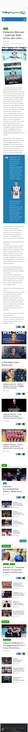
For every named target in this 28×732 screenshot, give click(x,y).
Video (5, 483)
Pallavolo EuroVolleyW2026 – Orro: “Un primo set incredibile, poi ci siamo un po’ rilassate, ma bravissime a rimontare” (19, 522)
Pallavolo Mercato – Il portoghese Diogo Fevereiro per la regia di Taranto (13, 340)
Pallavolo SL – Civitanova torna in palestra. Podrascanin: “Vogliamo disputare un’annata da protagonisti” (19, 603)
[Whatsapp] (21, 327)
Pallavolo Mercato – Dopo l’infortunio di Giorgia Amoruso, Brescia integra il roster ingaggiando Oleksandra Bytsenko (13, 418)
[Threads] (24, 327)
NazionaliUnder (7, 639)
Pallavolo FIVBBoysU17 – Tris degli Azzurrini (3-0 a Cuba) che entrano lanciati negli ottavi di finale (14, 645)
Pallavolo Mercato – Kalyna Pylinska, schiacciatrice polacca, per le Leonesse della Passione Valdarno (14, 447)
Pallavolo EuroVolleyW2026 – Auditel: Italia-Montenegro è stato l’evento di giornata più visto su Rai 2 (19, 660)
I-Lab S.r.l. (16, 728)
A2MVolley (6, 43)
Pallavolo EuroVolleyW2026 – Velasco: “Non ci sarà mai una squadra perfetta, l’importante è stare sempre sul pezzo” (18, 513)
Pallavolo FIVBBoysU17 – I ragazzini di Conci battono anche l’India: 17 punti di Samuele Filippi (19, 670)
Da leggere (6, 564)
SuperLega (12, 564)
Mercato (5, 28)
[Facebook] (17, 327)
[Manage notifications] (3, 729)
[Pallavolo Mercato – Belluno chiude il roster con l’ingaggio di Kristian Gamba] (14, 370)
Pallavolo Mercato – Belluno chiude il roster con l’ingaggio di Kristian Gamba (13, 386)
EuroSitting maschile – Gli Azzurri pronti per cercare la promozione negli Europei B (19, 613)
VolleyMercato (6, 45)
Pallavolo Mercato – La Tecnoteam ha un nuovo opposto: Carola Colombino (12, 355)
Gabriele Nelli (21, 43)
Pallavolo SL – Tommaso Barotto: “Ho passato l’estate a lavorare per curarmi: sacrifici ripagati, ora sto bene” (13, 569)
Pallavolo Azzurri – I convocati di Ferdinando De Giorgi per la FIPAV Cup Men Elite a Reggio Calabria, (19, 679)
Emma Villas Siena (13, 43)
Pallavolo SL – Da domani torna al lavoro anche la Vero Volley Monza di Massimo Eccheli (19, 594)
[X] (19, 327)
